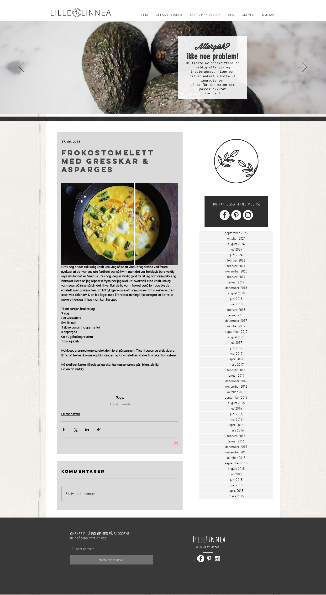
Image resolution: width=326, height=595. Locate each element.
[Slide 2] (163, 104)
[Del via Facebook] (63, 429)
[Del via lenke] (98, 429)
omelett (125, 404)
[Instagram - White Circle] (248, 215)
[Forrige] (21, 67)
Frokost (114, 404)
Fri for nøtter (70, 414)
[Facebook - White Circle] (225, 215)
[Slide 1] (159, 104)
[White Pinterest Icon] (209, 558)
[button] (230, 12)
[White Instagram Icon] (217, 558)
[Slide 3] (167, 104)
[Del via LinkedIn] (87, 429)
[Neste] (304, 67)
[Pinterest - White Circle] (236, 215)
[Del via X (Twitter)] (75, 429)
